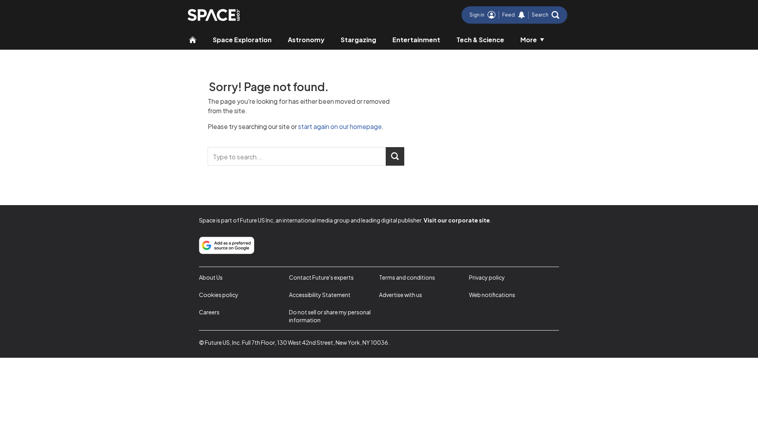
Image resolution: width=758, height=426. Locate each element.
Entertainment (416, 40)
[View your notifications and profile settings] (521, 15)
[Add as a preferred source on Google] (226, 245)
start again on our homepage (340, 126)
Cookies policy (218, 294)
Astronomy (306, 40)
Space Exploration (242, 40)
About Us (211, 277)
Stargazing (358, 40)
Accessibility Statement (320, 294)
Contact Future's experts (321, 277)
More (528, 40)
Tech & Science (480, 40)
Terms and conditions (407, 277)
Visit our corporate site (457, 220)
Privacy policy (487, 277)
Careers (209, 312)
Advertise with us (400, 294)
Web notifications (492, 294)
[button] (545, 15)
